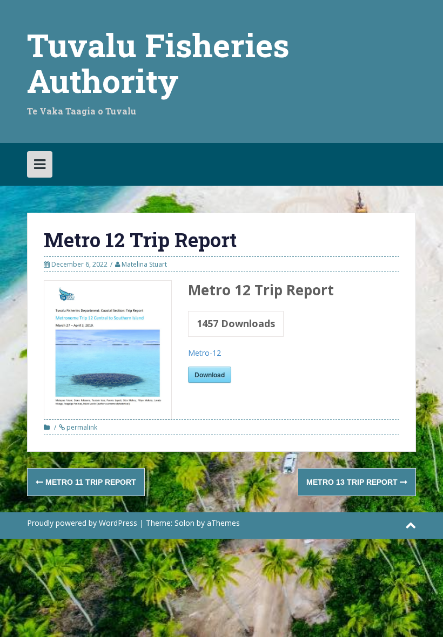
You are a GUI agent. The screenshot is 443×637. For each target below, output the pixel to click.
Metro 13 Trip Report (353, 482)
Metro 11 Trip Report (89, 482)
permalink (81, 427)
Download (209, 375)
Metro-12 (204, 353)
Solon (184, 523)
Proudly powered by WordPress (82, 523)
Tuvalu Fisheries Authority (158, 62)
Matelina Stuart (144, 264)
